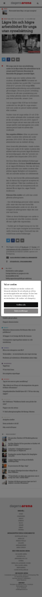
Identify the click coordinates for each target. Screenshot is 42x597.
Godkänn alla (21, 305)
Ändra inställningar (21, 311)
